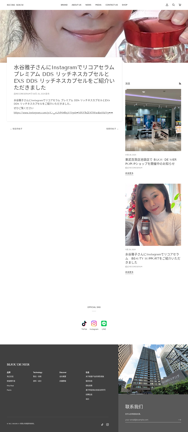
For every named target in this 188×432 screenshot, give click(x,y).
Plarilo (9, 390)
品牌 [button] (8, 372)
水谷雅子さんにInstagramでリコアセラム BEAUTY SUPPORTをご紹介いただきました (152, 258)
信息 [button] (87, 372)
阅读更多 (129, 173)
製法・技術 (37, 377)
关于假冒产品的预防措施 (95, 377)
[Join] (177, 420)
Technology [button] (37, 372)
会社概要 (62, 377)
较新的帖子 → (112, 129)
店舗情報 (62, 381)
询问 (87, 399)
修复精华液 (11, 381)
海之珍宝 (10, 377)
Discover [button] (62, 372)
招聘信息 (89, 395)
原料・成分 (37, 381)
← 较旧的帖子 (16, 129)
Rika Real (10, 386)
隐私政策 (89, 386)
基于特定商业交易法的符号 (96, 390)
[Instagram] (107, 424)
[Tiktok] (102, 424)
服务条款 (89, 381)
